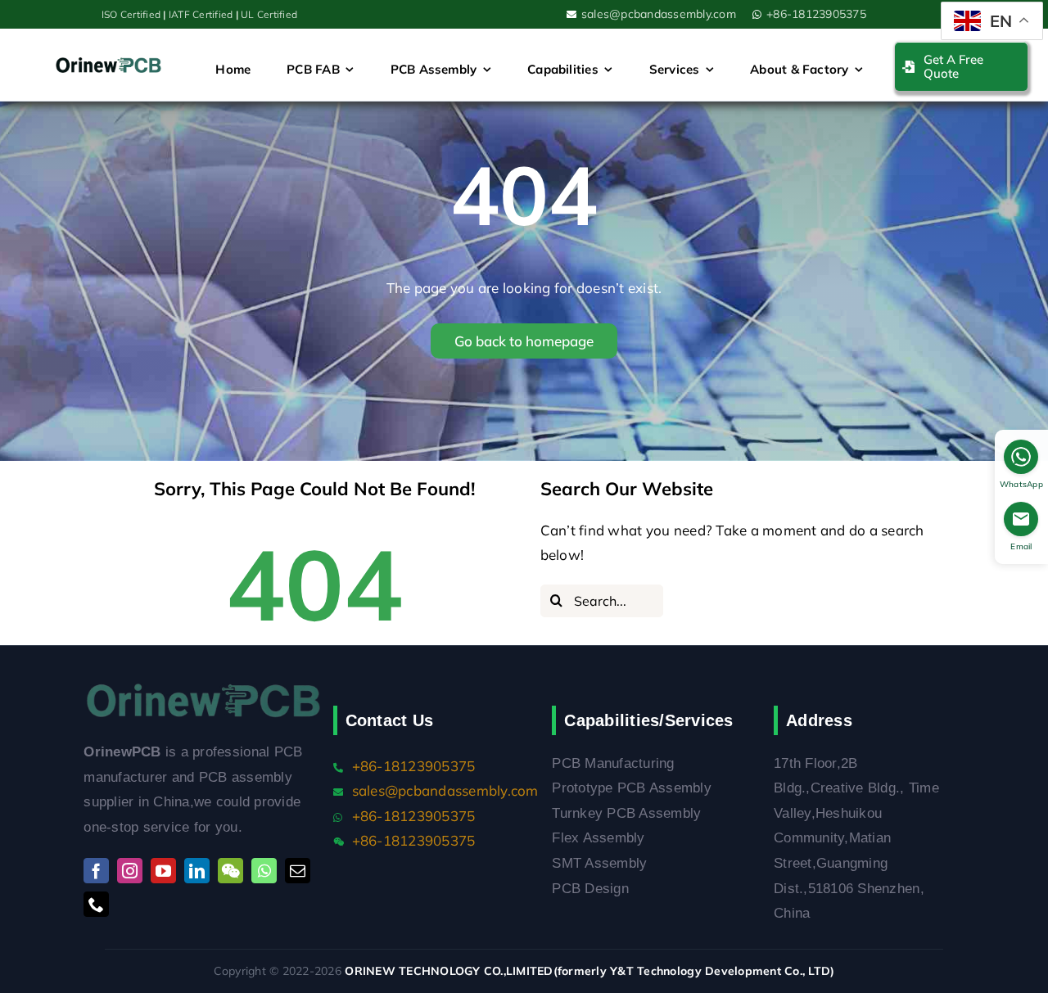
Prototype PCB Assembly (631, 788)
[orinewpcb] (109, 64)
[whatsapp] (264, 870)
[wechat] (230, 870)
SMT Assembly (599, 863)
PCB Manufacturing (613, 763)
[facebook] (96, 870)
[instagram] (129, 870)
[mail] (297, 870)
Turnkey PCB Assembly (626, 813)
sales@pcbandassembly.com (658, 14)
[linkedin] (197, 870)
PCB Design (590, 888)
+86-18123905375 (816, 14)
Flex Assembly (598, 838)
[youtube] (163, 870)
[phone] (96, 904)
